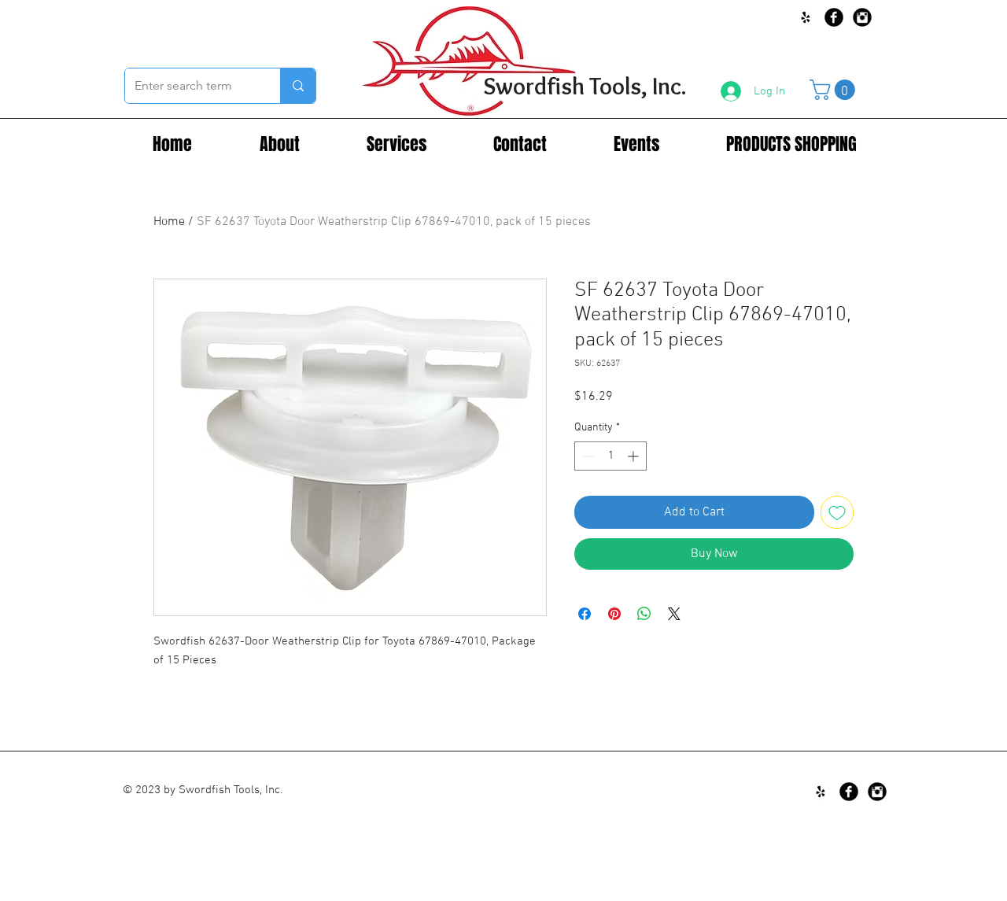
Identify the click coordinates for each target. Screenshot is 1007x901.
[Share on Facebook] (584, 613)
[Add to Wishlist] (837, 512)
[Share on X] (674, 613)
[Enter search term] (297, 85)
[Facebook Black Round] (833, 17)
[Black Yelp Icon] (805, 17)
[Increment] (634, 456)
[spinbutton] (610, 456)
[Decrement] (586, 456)
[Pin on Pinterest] (614, 613)
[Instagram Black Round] (862, 17)
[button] (835, 89)
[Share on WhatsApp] (644, 613)
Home (169, 222)
